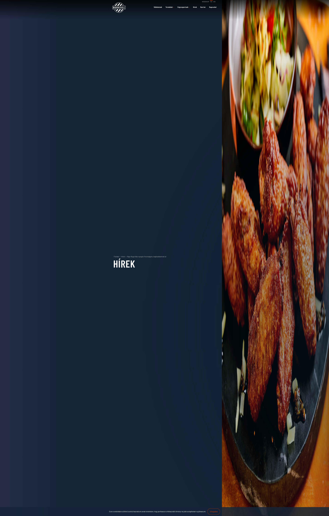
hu (211, 2)
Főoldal (116, 257)
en (214, 2)
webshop (205, 2)
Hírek (195, 7)
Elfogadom (214, 511)
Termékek (169, 7)
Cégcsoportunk (182, 7)
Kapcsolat (213, 7)
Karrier (203, 7)
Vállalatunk (158, 7)
